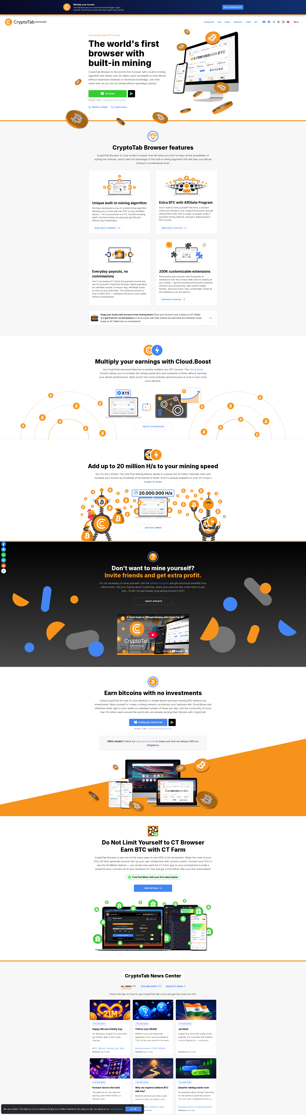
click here (122, 100)
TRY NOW (109, 94)
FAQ (219, 22)
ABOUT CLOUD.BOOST (154, 426)
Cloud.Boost (196, 369)
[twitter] (278, 22)
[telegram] (274, 22)
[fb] (269, 22)
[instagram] (283, 22)
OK (135, 1109)
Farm (248, 22)
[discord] (264, 22)
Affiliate (238, 22)
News (227, 22)
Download (209, 22)
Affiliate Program (159, 583)
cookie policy (116, 1109)
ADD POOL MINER (153, 528)
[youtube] (288, 22)
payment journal (145, 741)
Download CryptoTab (150, 722)
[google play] (131, 93)
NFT (256, 22)
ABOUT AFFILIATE (153, 601)
